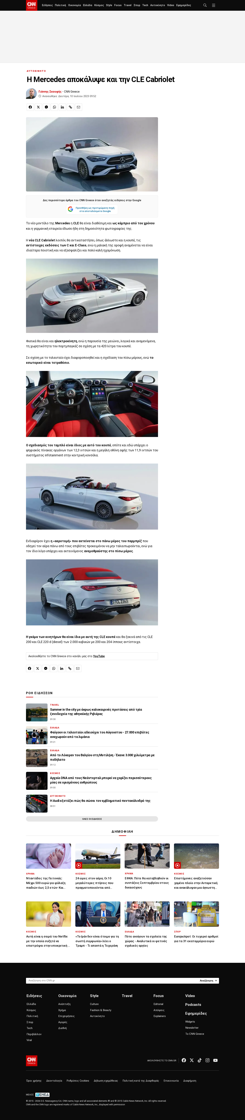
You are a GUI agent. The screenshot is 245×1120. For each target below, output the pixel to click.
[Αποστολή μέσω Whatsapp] (54, 107)
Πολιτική (60, 5)
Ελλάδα (87, 5)
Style (109, 5)
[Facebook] (184, 1060)
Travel (127, 5)
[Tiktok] (199, 1060)
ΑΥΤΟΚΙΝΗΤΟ (36, 71)
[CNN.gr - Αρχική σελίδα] (31, 1060)
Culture (94, 1004)
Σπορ (137, 5)
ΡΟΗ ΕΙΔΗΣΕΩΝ (39, 693)
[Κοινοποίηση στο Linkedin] (62, 107)
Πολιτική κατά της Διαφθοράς (141, 1080)
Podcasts (193, 1004)
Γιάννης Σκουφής (50, 91)
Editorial (158, 1004)
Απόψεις (159, 1010)
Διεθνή (62, 1028)
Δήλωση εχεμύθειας (106, 1080)
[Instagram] (207, 1060)
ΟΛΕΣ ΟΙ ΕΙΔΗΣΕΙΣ (92, 819)
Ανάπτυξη (64, 1004)
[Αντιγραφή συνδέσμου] (70, 107)
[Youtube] (215, 1060)
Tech (145, 5)
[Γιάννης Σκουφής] (31, 93)
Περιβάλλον (34, 1034)
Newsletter (192, 1027)
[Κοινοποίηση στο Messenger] (46, 107)
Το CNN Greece (194, 1033)
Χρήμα (62, 1010)
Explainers (160, 1016)
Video (170, 5)
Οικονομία (74, 5)
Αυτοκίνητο (157, 5)
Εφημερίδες (183, 5)
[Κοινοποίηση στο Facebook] (30, 107)
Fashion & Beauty (100, 1010)
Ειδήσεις (47, 5)
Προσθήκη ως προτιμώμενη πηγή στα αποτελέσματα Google (95, 209)
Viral (29, 1040)
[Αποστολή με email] (78, 107)
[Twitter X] (192, 1060)
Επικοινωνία (171, 1080)
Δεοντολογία (54, 1080)
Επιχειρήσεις (66, 1016)
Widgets (190, 1021)
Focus (118, 5)
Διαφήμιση (189, 1080)
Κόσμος (99, 5)
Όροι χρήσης (34, 1080)
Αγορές (62, 1022)
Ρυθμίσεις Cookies (78, 1080)
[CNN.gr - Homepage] (31, 5)
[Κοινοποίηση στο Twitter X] (38, 107)
